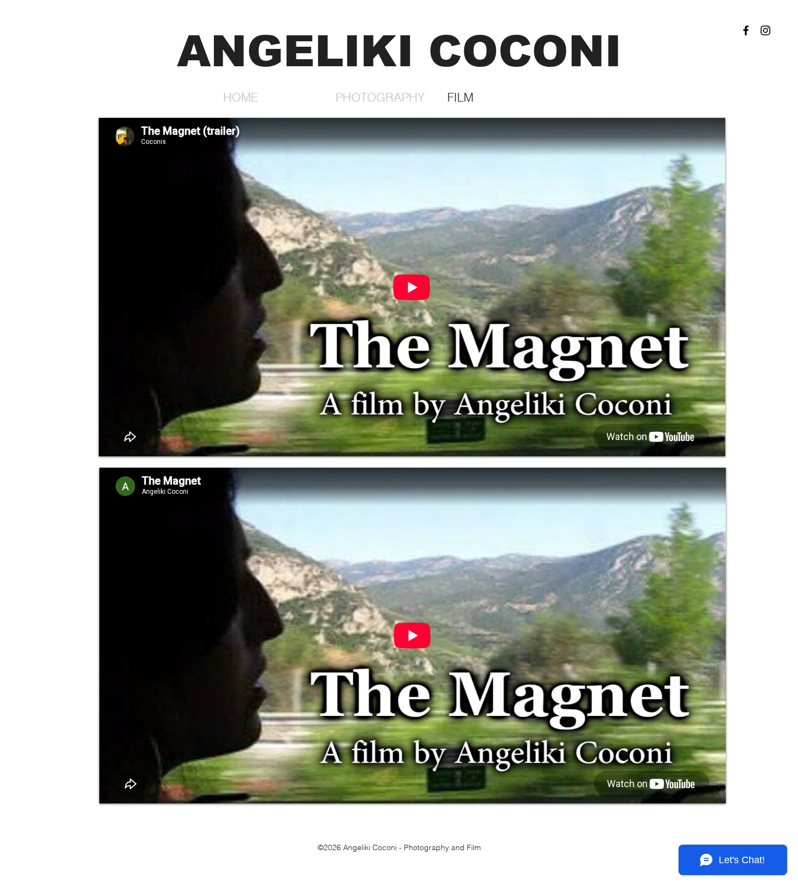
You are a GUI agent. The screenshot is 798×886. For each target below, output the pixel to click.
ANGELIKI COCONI (399, 51)
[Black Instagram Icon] (765, 30)
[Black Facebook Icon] (745, 30)
